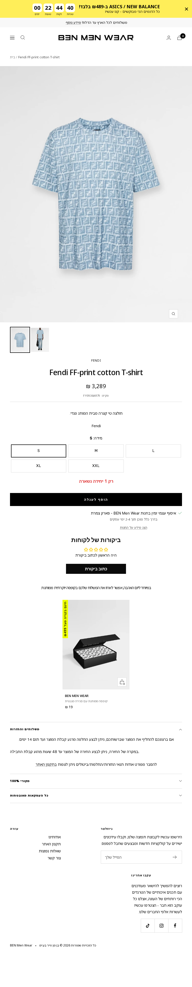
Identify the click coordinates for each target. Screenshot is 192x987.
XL (38, 465)
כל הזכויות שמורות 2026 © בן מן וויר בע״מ (67, 945)
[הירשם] (175, 857)
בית (12, 57)
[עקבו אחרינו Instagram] (161, 925)
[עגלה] (179, 37)
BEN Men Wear (76, 695)
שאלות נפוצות (50, 850)
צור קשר (54, 857)
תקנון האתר (51, 843)
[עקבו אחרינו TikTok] (147, 925)
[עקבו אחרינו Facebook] (175, 925)
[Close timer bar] (187, 9)
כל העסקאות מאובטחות (29, 795)
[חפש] (22, 37)
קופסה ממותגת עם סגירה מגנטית (86, 701)
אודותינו (54, 836)
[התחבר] (168, 38)
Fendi (96, 360)
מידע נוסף (73, 22)
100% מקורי (20, 781)
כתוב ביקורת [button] (96, 568)
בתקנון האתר (46, 764)
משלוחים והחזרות (25, 729)
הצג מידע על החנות (133, 527)
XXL (96, 465)
